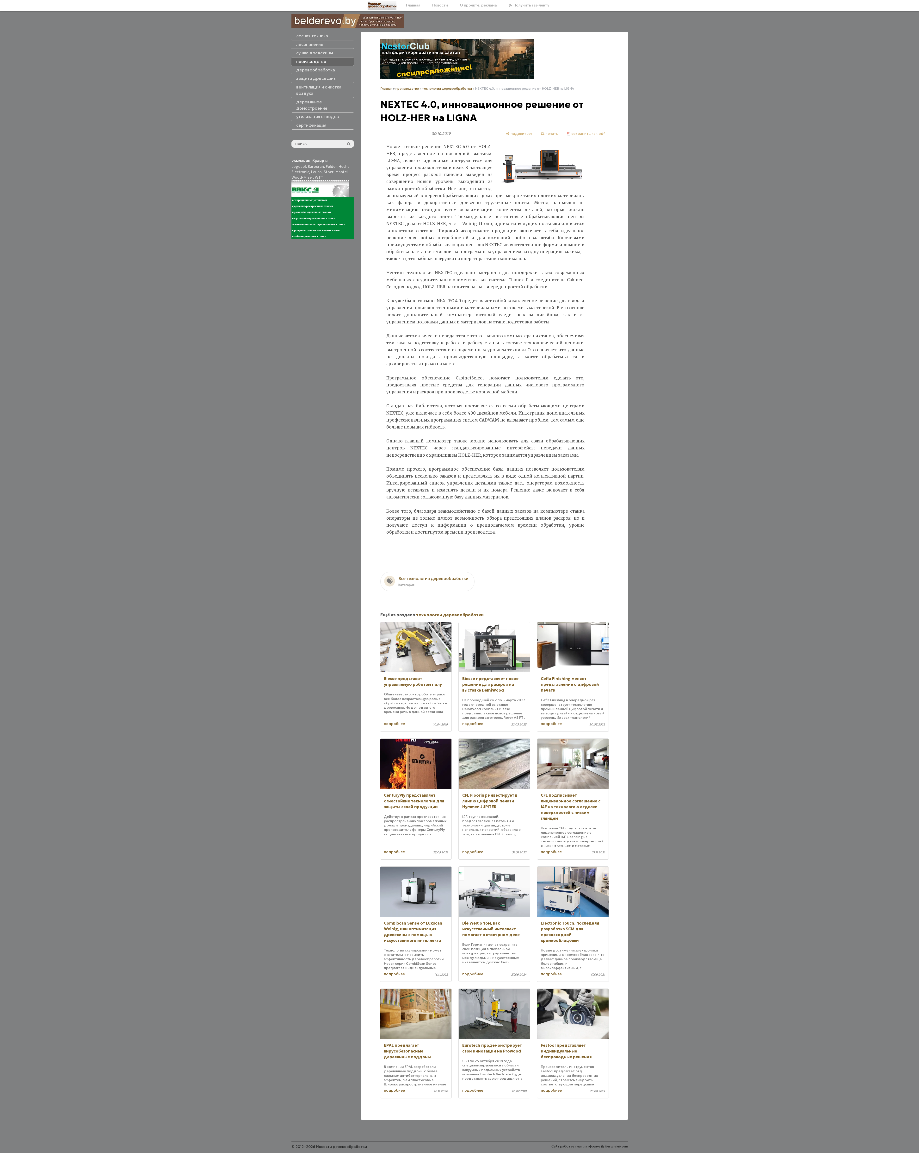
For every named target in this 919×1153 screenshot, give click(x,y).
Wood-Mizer (302, 177)
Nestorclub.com (616, 1146)
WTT (319, 177)
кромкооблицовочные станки (311, 212)
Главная (413, 5)
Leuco (316, 172)
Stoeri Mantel (336, 172)
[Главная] (382, 5)
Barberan (316, 166)
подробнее (394, 723)
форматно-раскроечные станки (312, 206)
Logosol (298, 166)
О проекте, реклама (478, 5)
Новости (440, 5)
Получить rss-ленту (530, 5)
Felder (331, 166)
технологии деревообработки (447, 89)
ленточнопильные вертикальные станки (318, 224)
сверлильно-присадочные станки (313, 218)
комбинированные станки (309, 236)
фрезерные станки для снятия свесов (316, 230)
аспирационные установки (309, 200)
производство (407, 89)
